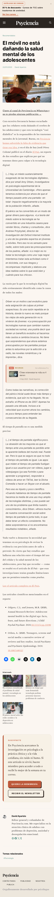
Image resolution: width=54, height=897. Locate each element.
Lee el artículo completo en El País (21, 586)
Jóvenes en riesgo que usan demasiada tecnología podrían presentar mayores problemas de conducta (35, 693)
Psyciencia (27, 22)
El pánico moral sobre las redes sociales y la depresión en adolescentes (13, 719)
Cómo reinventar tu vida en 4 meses (33, 374)
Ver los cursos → (10, 14)
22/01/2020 (7, 67)
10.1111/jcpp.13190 (41, 625)
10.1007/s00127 (15, 650)
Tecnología (9, 858)
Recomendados (9, 35)
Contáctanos (9, 881)
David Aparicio (20, 67)
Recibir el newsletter (26, 793)
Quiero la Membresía (24, 784)
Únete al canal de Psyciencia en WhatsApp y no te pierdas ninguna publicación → (26, 112)
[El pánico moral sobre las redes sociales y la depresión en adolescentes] (13, 708)
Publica (10, 885)
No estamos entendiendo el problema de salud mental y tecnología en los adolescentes (13, 692)
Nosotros (40, 881)
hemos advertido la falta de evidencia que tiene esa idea (26, 143)
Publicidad (25, 881)
